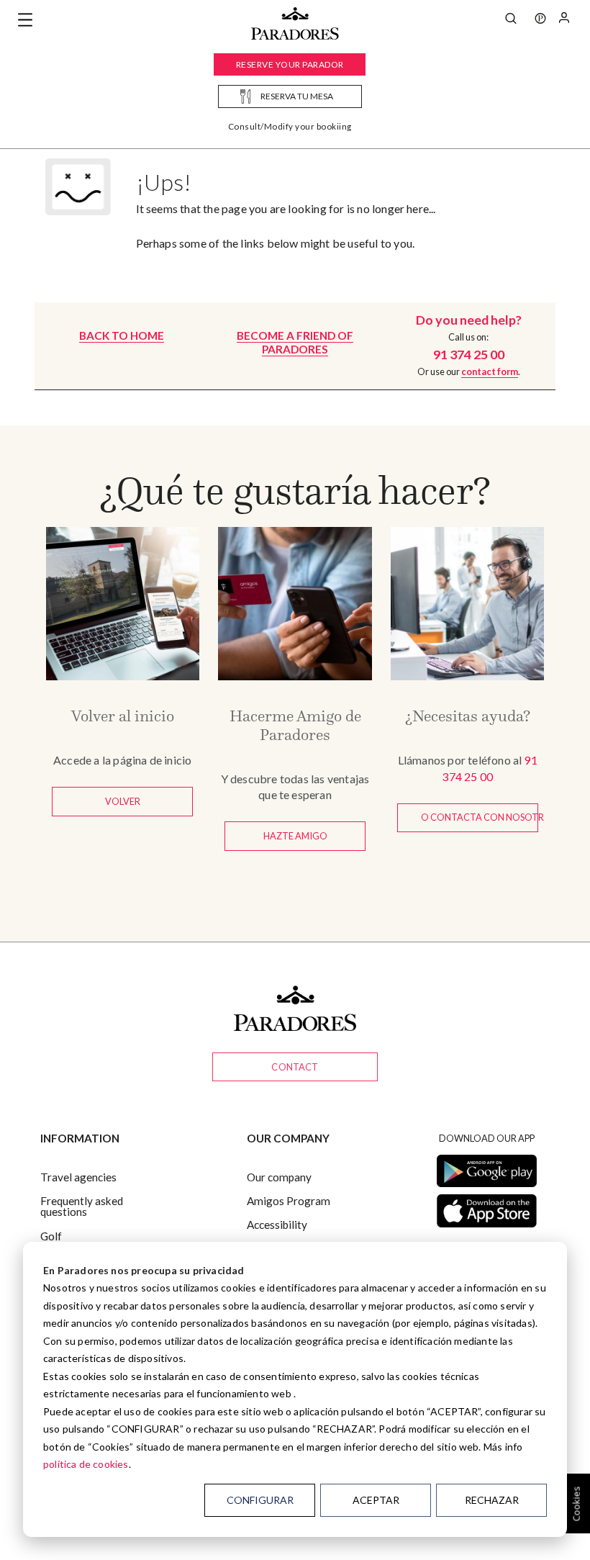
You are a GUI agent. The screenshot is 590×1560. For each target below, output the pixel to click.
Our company (279, 1177)
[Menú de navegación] (25, 20)
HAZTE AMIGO (295, 836)
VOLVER (122, 801)
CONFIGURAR (260, 1500)
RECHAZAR (492, 1500)
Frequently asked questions (81, 1206)
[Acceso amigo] (564, 20)
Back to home (121, 335)
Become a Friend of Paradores (295, 342)
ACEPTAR (376, 1500)
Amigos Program (288, 1200)
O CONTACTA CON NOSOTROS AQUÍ (479, 817)
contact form (489, 371)
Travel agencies (78, 1177)
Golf (51, 1236)
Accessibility (277, 1224)
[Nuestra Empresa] (540, 20)
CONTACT (294, 1067)
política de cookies (86, 1464)
